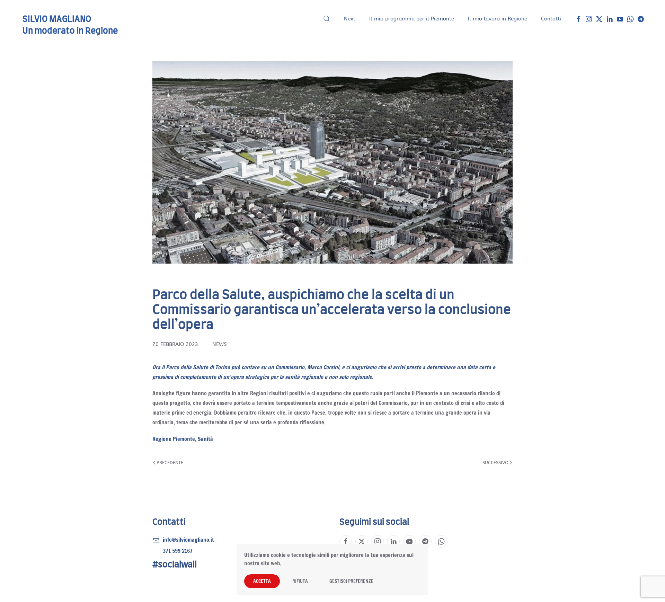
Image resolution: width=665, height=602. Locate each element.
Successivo (495, 462)
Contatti (551, 19)
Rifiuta (300, 581)
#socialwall (174, 565)
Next (349, 19)
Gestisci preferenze (351, 581)
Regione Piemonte (173, 439)
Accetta (262, 581)
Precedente (170, 462)
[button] (326, 18)
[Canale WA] (630, 19)
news (219, 344)
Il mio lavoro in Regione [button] (497, 19)
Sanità (205, 439)
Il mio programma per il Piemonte (411, 19)
